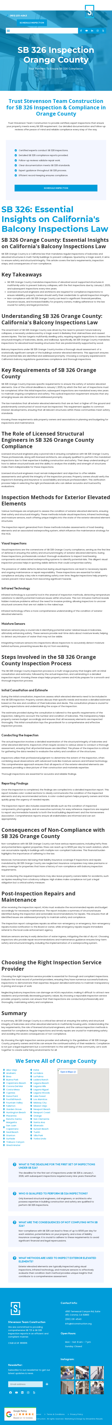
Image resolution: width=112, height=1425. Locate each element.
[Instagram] (98, 30)
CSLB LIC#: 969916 (17, 1342)
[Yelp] (103, 30)
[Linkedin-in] (92, 30)
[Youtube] (86, 30)
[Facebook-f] (81, 30)
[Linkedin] (22, 1392)
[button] (8, 30)
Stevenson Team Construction (26, 1322)
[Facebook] (10, 1392)
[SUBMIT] (47, 1384)
